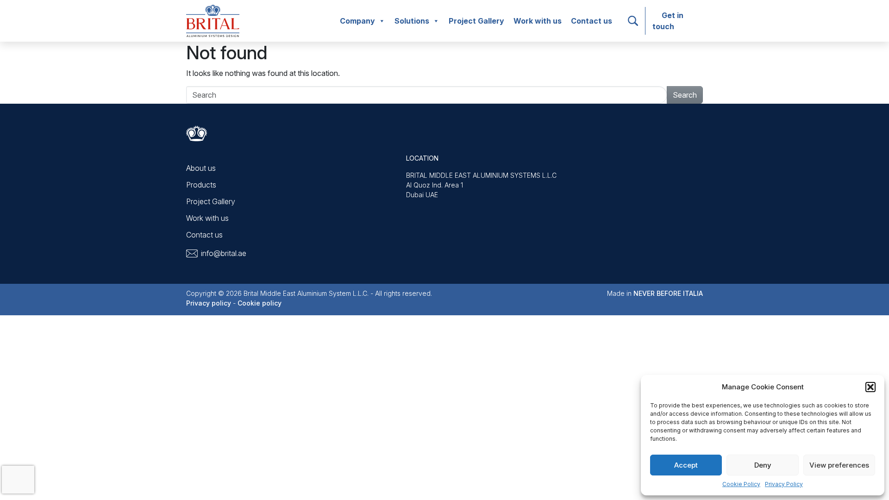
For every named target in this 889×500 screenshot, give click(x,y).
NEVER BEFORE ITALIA (668, 293)
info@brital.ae (223, 253)
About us (201, 168)
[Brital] (212, 20)
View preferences (839, 465)
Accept (686, 465)
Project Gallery (476, 20)
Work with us (537, 20)
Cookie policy (260, 303)
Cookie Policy (741, 484)
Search (685, 95)
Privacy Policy (784, 484)
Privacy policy (208, 303)
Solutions (411, 20)
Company (357, 20)
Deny (762, 465)
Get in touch (667, 21)
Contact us (591, 20)
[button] (870, 387)
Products (201, 184)
